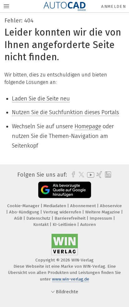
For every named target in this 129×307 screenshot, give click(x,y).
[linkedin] (107, 175)
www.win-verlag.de (70, 279)
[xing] (98, 174)
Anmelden (113, 6)
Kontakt (41, 224)
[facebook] (72, 175)
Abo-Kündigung (24, 212)
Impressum (101, 218)
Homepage (88, 126)
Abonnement (83, 205)
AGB (18, 218)
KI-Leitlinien (65, 224)
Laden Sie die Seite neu (41, 98)
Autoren (88, 224)
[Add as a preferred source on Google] (64, 190)
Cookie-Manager (24, 205)
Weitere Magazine (103, 212)
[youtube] (89, 175)
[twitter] (80, 174)
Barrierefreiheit (70, 218)
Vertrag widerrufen (62, 212)
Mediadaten (55, 205)
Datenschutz (39, 218)
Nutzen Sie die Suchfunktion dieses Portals (65, 112)
